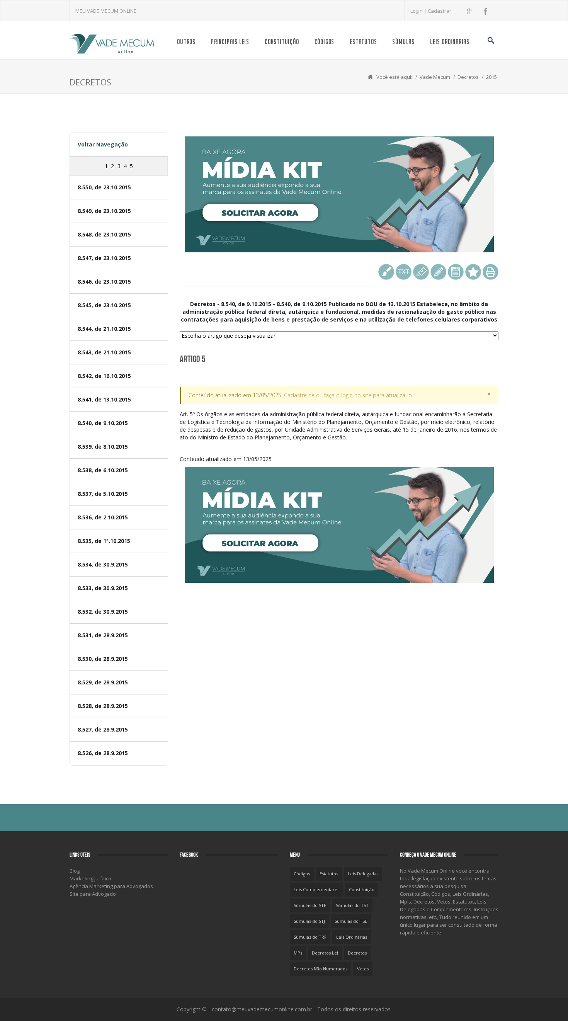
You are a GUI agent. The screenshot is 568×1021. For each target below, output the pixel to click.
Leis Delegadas (363, 873)
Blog (75, 870)
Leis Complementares (316, 889)
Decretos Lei (325, 953)
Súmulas (403, 41)
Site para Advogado (93, 893)
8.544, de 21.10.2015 (104, 328)
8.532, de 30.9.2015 (103, 611)
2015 (491, 76)
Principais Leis (230, 41)
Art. (338, 425)
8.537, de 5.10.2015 (103, 493)
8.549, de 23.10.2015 (104, 210)
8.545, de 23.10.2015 (104, 305)
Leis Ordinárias (449, 41)
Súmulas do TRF (310, 937)
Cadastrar (439, 10)
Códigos (325, 41)
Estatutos (363, 41)
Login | (419, 10)
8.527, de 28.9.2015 (103, 729)
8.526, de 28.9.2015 (103, 753)
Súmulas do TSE (351, 921)
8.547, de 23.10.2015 (104, 258)
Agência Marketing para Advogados (111, 886)
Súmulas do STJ (309, 921)
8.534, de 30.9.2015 (103, 564)
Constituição (282, 41)
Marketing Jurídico (90, 878)
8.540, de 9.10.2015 (103, 423)
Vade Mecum (435, 76)
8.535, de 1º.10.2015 (104, 541)
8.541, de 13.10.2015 (104, 399)
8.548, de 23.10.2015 (104, 234)
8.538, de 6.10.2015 (103, 470)
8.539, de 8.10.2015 (103, 446)
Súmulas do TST (352, 905)
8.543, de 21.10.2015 (104, 352)
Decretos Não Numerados (320, 969)
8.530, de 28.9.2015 (103, 658)
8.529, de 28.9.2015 (103, 682)
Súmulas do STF (310, 905)
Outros (186, 41)
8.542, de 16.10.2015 (104, 375)
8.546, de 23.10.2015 (104, 281)
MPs (298, 953)
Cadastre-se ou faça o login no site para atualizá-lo (348, 395)
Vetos (363, 969)
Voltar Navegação (103, 144)
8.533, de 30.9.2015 (103, 588)
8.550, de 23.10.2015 (104, 187)
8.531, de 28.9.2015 (103, 635)
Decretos (468, 76)
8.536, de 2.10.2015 (103, 517)
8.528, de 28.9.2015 (103, 706)
